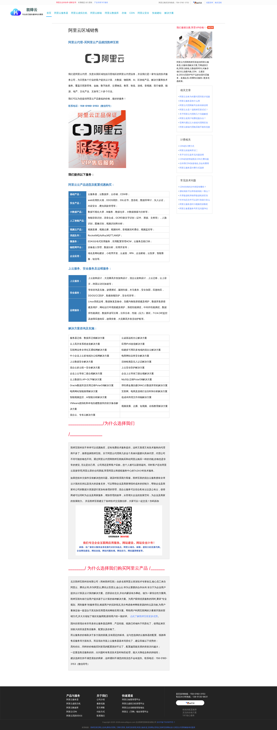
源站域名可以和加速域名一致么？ (195, 191)
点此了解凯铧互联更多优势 (144, 616)
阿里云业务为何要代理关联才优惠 (195, 96)
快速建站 (156, 12)
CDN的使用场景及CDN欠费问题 (194, 159)
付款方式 (101, 711)
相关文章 (185, 90)
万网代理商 (120, 727)
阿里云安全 (143, 12)
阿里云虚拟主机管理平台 (133, 703)
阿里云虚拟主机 (79, 12)
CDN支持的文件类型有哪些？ (193, 187)
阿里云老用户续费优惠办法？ (193, 118)
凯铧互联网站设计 (167, 727)
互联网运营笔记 (154, 727)
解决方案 (169, 12)
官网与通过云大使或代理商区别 (194, 122)
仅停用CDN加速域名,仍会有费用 (194, 163)
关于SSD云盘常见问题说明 (192, 154)
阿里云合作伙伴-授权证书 (66, 2)
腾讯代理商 (111, 727)
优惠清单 (209, 2)
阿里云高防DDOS (74, 715)
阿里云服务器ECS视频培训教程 (194, 204)
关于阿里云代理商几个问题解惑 (194, 114)
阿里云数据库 (112, 12)
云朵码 (103, 727)
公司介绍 (101, 699)
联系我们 (101, 715)
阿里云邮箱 (96, 12)
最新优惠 (101, 703)
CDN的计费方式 (187, 146)
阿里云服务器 (61, 12)
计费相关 (185, 139)
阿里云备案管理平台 (131, 699)
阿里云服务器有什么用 (190, 101)
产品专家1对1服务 (101, 2)
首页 (49, 12)
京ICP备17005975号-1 (166, 722)
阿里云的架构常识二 (189, 150)
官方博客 (101, 707)
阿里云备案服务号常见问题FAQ (194, 208)
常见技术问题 (188, 180)
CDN (132, 12)
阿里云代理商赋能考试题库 (184, 727)
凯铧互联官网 (95, 727)
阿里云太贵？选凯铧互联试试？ (194, 109)
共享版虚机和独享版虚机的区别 (194, 195)
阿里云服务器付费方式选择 (192, 167)
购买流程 (218, 2)
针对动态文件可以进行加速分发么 (195, 200)
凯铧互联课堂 (131, 727)
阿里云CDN (71, 711)
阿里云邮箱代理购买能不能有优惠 (195, 127)
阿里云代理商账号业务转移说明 (194, 105)
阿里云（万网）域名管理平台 (135, 711)
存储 (124, 12)
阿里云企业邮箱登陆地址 (133, 707)
